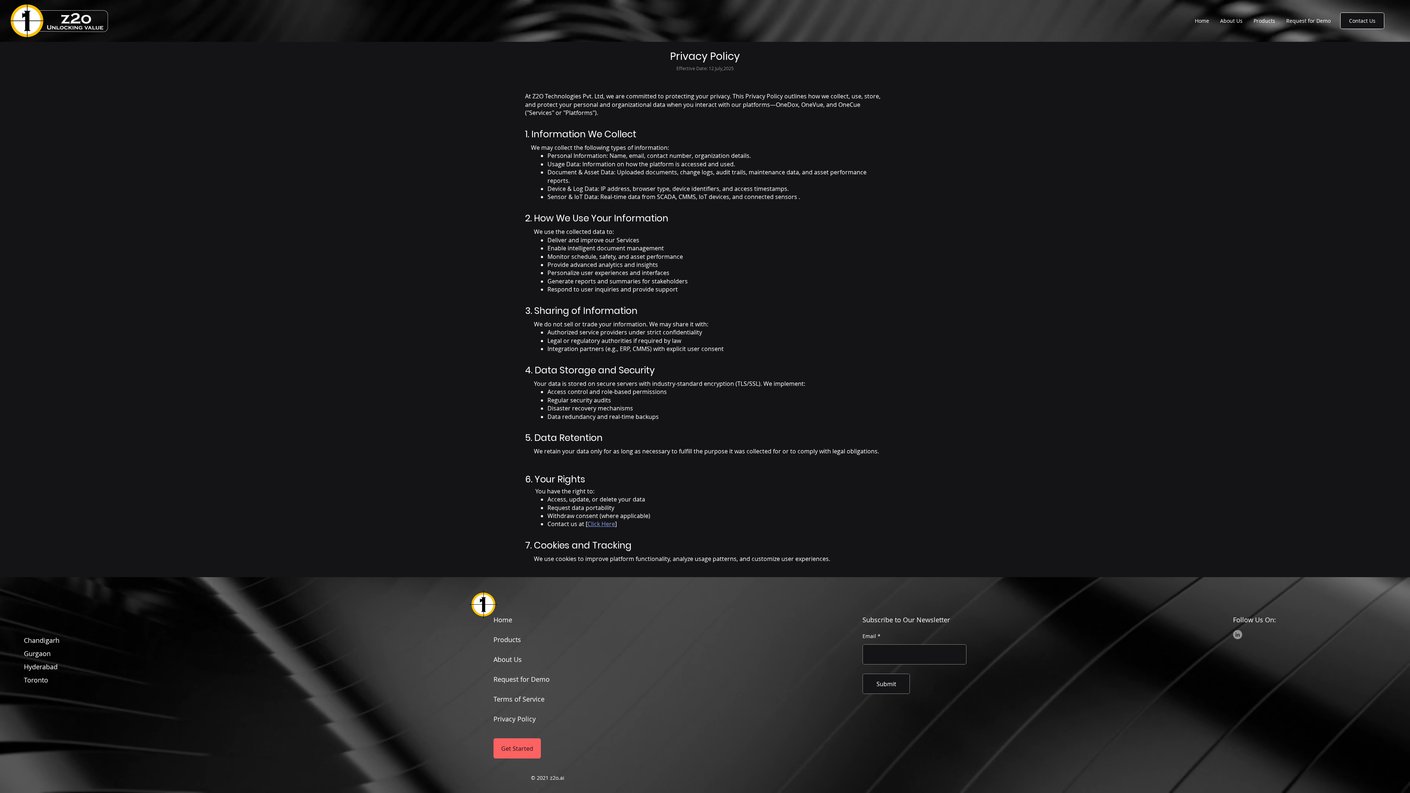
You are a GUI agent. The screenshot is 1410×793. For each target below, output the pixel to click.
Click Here (601, 524)
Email (869, 636)
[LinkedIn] (1237, 634)
